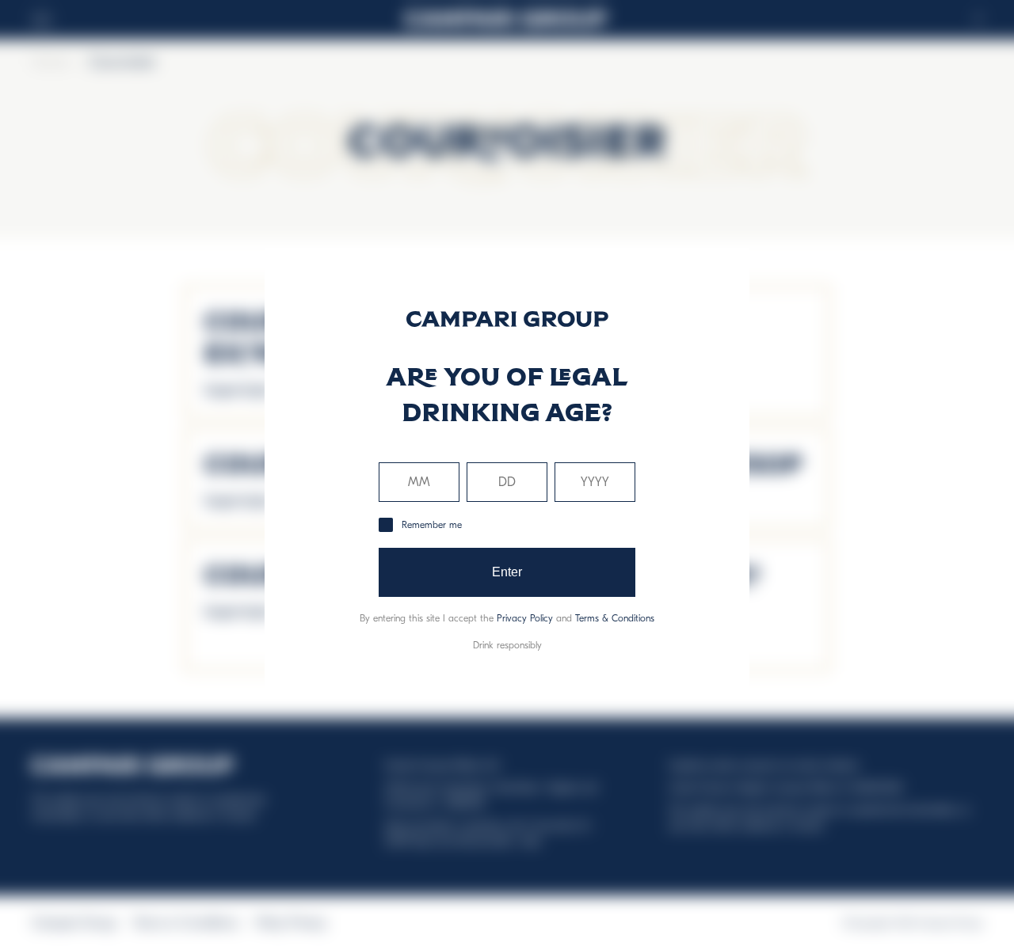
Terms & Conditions (614, 618)
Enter (507, 572)
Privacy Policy (525, 618)
